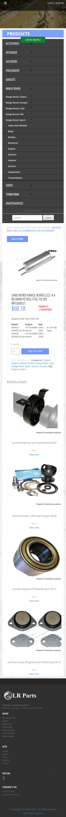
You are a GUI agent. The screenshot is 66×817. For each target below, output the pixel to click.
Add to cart (35, 351)
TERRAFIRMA (12, 194)
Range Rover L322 (15, 108)
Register (59, 3)
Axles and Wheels (17, 125)
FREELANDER (12, 70)
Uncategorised (14, 203)
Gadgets (10, 79)
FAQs (4, 757)
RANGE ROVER (13, 88)
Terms (25, 708)
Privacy (16, 708)
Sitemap (6, 708)
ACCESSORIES (12, 43)
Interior (12, 160)
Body (11, 131)
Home (9, 227)
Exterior (12, 154)
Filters (23, 369)
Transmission (15, 177)
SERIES (9, 185)
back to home (17, 238)
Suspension (14, 172)
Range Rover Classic (16, 96)
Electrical (13, 143)
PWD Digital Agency (33, 813)
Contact (6, 760)
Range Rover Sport (15, 120)
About (5, 754)
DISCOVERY (11, 61)
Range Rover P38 (14, 114)
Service (12, 166)
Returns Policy (36, 708)
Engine (11, 148)
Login (50, 3)
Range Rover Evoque (16, 102)
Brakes (11, 137)
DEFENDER (11, 52)
